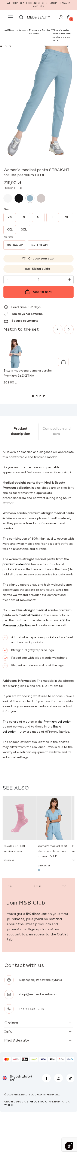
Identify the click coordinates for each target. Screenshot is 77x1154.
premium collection (16, 564)
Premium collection (57, 721)
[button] (1, 46)
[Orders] (61, 18)
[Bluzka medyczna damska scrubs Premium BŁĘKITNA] (63, 362)
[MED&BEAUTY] (38, 17)
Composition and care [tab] (57, 431)
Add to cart (42, 292)
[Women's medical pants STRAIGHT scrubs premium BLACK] (19, 198)
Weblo (8, 1105)
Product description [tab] (20, 431)
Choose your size (41, 258)
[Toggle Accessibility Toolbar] (69, 1146)
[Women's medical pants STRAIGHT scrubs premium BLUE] (30, 198)
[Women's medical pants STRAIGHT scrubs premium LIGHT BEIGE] (41, 198)
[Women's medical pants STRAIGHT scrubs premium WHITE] (7, 198)
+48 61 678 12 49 (31, 1009)
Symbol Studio (37, 1102)
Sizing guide (41, 269)
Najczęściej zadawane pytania (40, 980)
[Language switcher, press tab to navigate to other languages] (5, 1078)
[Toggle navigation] (10, 17)
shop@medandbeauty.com (38, 994)
